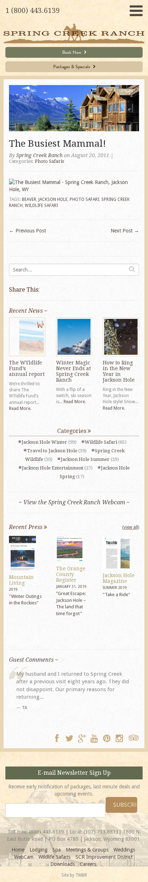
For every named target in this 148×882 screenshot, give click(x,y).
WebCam (23, 857)
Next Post (125, 231)
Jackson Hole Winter (44, 442)
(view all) (130, 527)
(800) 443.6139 (46, 832)
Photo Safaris (49, 161)
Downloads (62, 864)
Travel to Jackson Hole (52, 450)
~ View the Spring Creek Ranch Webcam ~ (74, 502)
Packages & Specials (72, 66)
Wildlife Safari (101, 442)
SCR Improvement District (104, 857)
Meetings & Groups (87, 850)
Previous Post (27, 231)
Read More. (20, 408)
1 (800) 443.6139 (32, 10)
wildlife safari (41, 205)
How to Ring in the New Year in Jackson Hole (119, 371)
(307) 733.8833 (101, 832)
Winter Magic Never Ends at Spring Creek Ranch (73, 371)
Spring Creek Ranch (39, 155)
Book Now (72, 52)
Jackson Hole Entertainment (52, 468)
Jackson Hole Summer (85, 459)
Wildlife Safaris (54, 857)
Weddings (124, 850)
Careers (88, 864)
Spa (56, 850)
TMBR (81, 875)
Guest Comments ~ (33, 659)
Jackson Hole (53, 199)
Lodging (38, 850)
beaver (29, 199)
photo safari (84, 199)
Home (17, 850)
